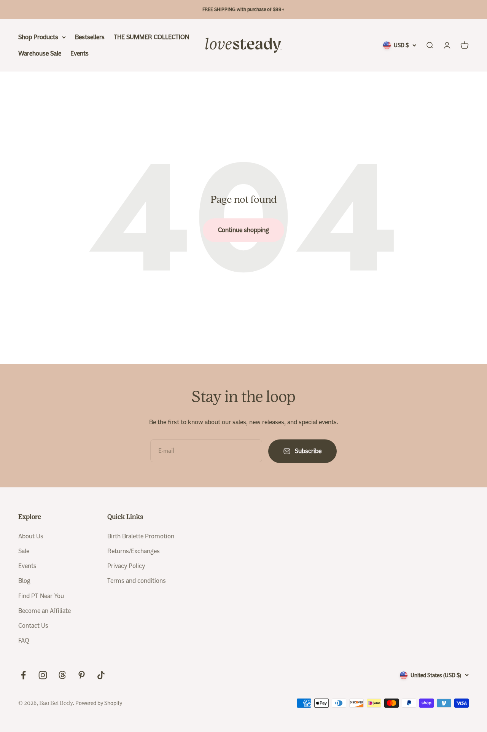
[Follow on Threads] (62, 675)
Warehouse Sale (39, 53)
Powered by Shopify (98, 703)
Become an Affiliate (44, 611)
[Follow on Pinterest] (81, 675)
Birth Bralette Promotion (140, 536)
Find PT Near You (41, 596)
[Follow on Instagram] (43, 675)
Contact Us (33, 626)
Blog (24, 581)
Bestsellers (90, 37)
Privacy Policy (126, 566)
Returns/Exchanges (133, 551)
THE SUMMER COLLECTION (151, 37)
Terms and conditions (136, 581)
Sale (23, 551)
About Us (30, 536)
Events (79, 53)
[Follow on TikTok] (101, 675)
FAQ (23, 640)
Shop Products (38, 37)
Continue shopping (243, 230)
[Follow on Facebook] (23, 675)
